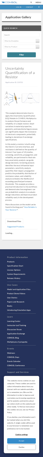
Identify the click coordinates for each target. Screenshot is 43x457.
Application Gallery (18, 17)
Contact (29, 7)
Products (11, 261)
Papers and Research (15, 302)
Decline (21, 447)
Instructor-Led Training (16, 325)
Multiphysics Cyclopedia (17, 342)
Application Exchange (16, 333)
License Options (14, 270)
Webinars (11, 353)
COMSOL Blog (13, 338)
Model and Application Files (18, 289)
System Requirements (16, 274)
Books (9, 306)
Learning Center (13, 321)
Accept (21, 441)
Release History (13, 278)
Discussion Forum (14, 329)
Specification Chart (15, 266)
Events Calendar (14, 361)
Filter (21, 54)
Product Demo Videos (16, 293)
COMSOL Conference (16, 365)
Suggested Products (15, 226)
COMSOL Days (13, 357)
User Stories (12, 297)
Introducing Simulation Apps (19, 310)
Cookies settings (21, 434)
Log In (18, 7)
